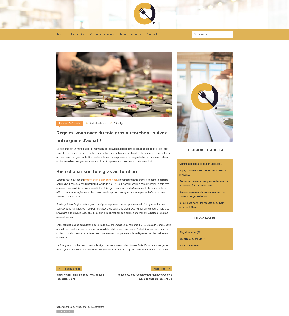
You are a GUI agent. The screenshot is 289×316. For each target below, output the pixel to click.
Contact (152, 34)
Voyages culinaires (102, 34)
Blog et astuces (130, 34)
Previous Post (72, 268)
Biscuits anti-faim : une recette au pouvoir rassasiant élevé (80, 276)
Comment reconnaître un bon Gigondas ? (200, 163)
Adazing (68, 311)
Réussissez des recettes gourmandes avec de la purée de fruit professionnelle (145, 276)
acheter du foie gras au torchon (100, 179)
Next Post (159, 268)
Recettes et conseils (70, 34)
